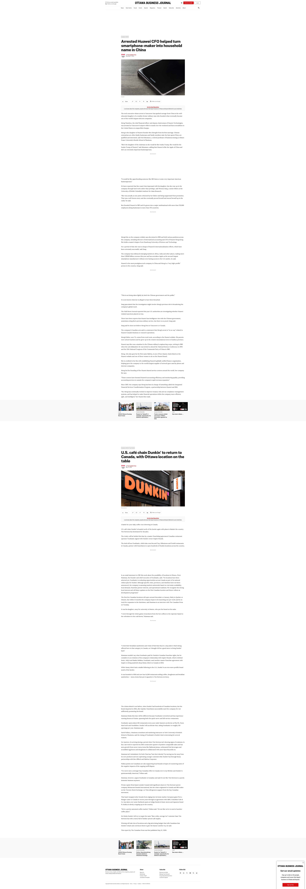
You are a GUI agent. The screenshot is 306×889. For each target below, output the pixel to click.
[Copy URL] (132, 101)
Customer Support (164, 877)
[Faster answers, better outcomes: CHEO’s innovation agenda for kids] (162, 406)
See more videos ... (177, 414)
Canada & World (125, 36)
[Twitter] (187, 873)
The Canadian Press (131, 54)
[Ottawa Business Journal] (153, 3)
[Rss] (193, 873)
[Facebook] (139, 101)
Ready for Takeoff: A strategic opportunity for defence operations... (143, 415)
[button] (198, 8)
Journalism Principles (145, 877)
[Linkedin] (147, 101)
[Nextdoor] (196, 873)
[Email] (136, 101)
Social (119, 412)
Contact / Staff (143, 875)
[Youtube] (190, 873)
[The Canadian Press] (123, 56)
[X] (143, 101)
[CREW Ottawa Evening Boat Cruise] (126, 406)
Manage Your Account (165, 874)
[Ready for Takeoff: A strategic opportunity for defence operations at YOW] (144, 406)
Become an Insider (164, 872)
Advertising (142, 874)
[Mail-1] (180, 873)
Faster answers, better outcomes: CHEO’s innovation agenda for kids (161, 416)
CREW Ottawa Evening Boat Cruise (125, 414)
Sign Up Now (290, 885)
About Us (142, 872)
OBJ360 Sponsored (140, 412)
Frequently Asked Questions (166, 875)
